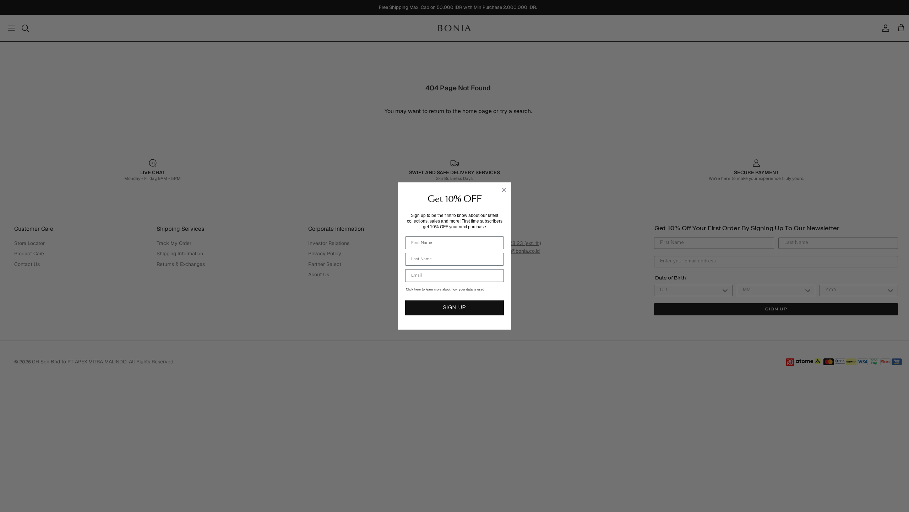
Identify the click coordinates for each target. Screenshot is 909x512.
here (417, 289)
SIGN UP (454, 308)
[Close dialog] (504, 189)
